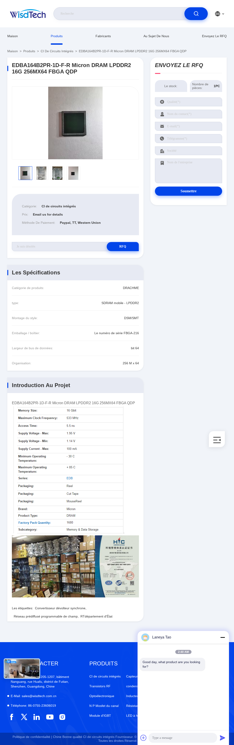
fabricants (103, 36)
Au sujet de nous (156, 36)
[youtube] (49, 717)
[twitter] (24, 717)
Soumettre (189, 191)
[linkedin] (36, 717)
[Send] (222, 738)
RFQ (122, 246)
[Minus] (222, 637)
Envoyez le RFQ (214, 36)
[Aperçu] (28, 13)
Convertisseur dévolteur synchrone (60, 608)
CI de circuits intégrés (57, 51)
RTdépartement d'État (96, 616)
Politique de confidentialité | (32, 737)
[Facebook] (11, 717)
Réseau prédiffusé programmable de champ (46, 616)
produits (57, 36)
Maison (12, 36)
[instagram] (62, 717)
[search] (196, 13)
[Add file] (143, 738)
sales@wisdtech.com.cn (33, 696)
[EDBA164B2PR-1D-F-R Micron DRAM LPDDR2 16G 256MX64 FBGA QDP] (75, 123)
